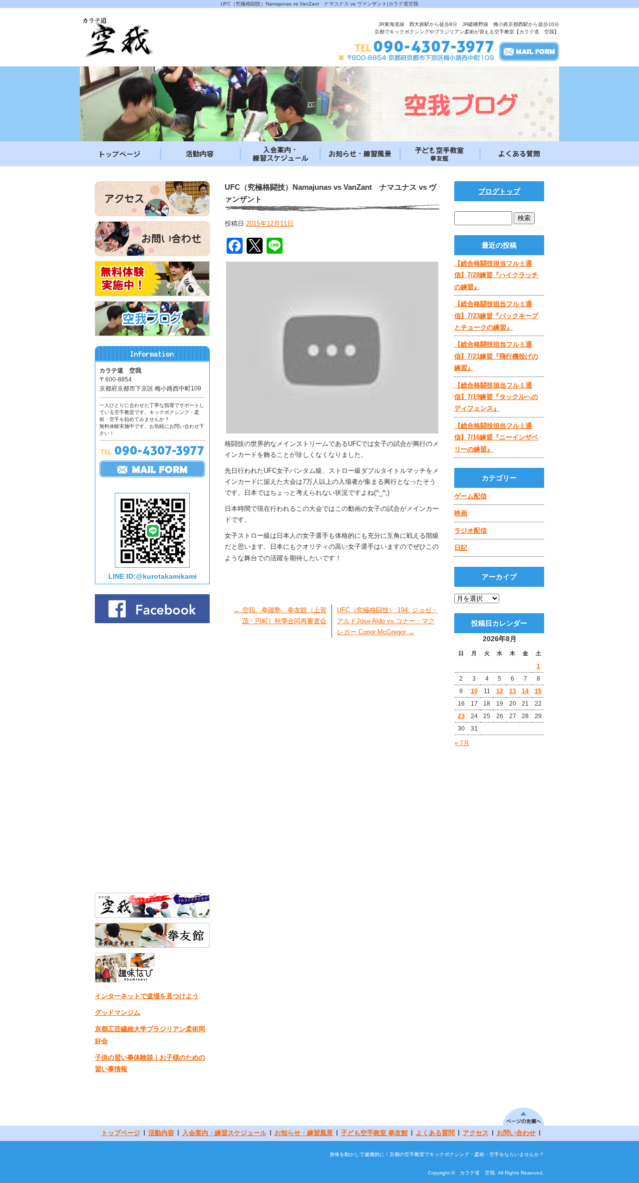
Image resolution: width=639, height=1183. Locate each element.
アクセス (476, 1133)
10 (474, 691)
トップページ (120, 153)
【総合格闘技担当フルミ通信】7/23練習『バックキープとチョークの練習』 (496, 315)
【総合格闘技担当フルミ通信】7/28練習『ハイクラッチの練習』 (496, 275)
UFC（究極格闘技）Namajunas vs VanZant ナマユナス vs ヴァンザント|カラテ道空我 (319, 3)
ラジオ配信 (470, 530)
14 (525, 691)
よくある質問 (519, 153)
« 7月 (462, 743)
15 (538, 691)
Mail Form (529, 51)
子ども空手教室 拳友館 (439, 153)
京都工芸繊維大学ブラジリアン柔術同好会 (150, 1034)
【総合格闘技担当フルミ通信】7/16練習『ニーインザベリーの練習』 (496, 437)
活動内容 (200, 153)
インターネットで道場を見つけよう (147, 996)
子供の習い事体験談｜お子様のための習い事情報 (150, 1063)
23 (461, 716)
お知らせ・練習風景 (359, 153)
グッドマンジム (117, 1012)
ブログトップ (499, 191)
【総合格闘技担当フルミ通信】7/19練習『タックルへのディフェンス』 (496, 397)
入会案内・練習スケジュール (280, 153)
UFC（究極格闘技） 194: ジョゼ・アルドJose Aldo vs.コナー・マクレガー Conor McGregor (387, 621)
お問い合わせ (516, 1133)
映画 (460, 513)
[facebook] (152, 620)
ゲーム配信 (470, 496)
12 (499, 691)
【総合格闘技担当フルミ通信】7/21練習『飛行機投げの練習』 (496, 356)
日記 (460, 547)
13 (512, 691)
